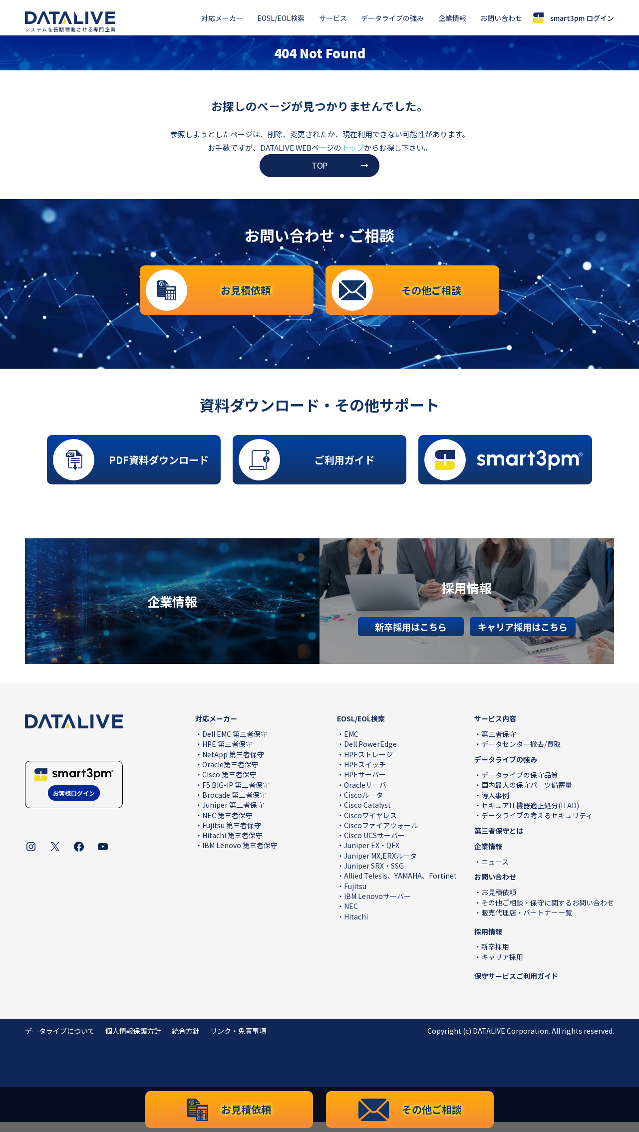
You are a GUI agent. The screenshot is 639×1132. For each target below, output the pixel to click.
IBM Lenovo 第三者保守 (240, 845)
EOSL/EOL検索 (281, 18)
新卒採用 (495, 946)
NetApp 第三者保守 (233, 754)
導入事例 (495, 795)
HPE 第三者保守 (227, 744)
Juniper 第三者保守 (233, 805)
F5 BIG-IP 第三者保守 (236, 785)
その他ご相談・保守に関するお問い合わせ (547, 902)
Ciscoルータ (363, 795)
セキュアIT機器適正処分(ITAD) (530, 805)
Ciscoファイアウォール (381, 825)
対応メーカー (222, 18)
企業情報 (452, 18)
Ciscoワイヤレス (370, 815)
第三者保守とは (498, 831)
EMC (351, 734)
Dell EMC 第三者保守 (235, 734)
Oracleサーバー (368, 785)
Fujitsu (355, 886)
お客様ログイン (74, 793)
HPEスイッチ (365, 764)
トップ (352, 147)
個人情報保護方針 (133, 1031)
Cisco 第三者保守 (229, 774)
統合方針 (186, 1031)
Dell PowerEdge (370, 744)
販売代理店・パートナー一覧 (526, 912)
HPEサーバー (365, 774)
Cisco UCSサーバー (374, 835)
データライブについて (60, 1031)
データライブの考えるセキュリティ (537, 815)
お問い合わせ (501, 18)
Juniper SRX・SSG (374, 866)
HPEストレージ (368, 754)
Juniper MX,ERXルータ (380, 856)
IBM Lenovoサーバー (377, 896)
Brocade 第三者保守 (234, 795)
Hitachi (356, 916)
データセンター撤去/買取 (521, 744)
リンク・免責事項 (238, 1031)
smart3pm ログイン (582, 18)
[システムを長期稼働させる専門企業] (70, 17)
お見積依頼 (498, 892)
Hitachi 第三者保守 (232, 835)
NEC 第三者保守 (227, 815)
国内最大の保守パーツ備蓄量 (526, 785)
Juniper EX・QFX (371, 845)
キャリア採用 (502, 957)
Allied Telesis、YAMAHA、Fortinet (400, 876)
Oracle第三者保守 (230, 764)
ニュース (495, 862)
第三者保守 (498, 734)
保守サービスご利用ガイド (516, 976)
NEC (351, 906)
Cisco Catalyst (367, 805)
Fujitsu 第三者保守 (231, 825)
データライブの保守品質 (519, 775)
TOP (319, 165)
